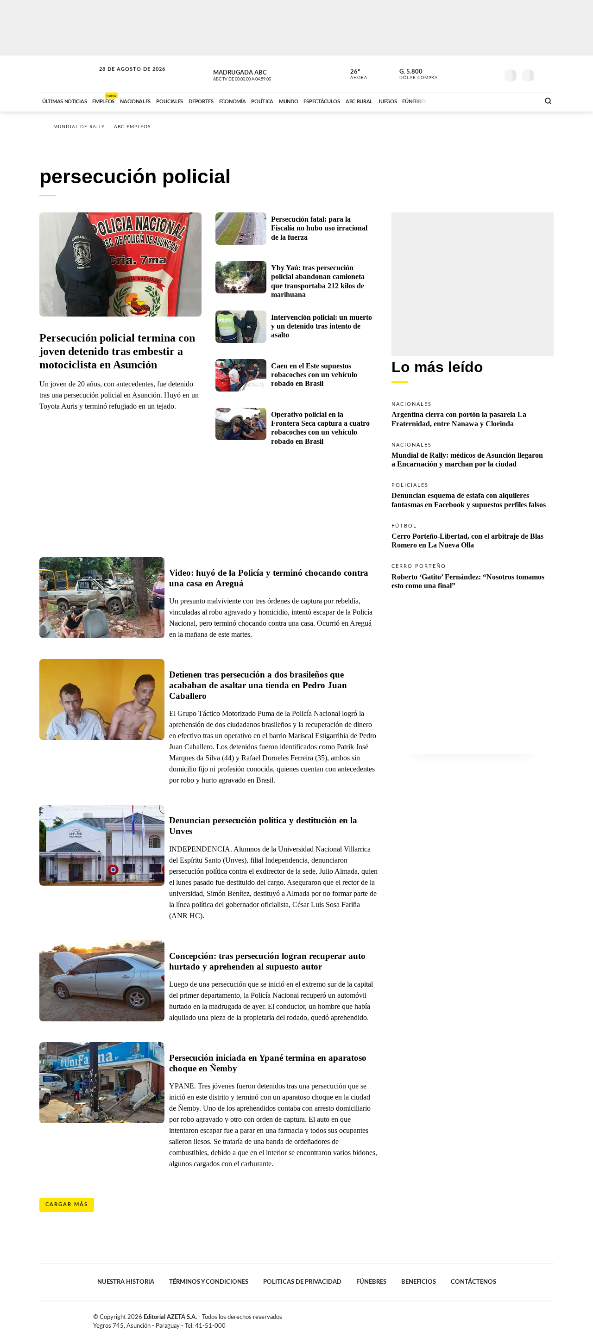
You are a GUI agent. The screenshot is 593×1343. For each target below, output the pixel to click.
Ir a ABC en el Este (123, 78)
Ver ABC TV (259, 74)
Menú (545, 74)
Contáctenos (473, 1282)
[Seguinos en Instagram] (491, 73)
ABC (68, 73)
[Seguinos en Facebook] (449, 73)
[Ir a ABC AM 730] (483, 100)
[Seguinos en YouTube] (477, 73)
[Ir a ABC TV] (458, 100)
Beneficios (418, 1282)
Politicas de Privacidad (302, 1282)
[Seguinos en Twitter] (463, 73)
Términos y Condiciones (208, 1282)
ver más (353, 74)
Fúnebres (371, 1282)
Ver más (472, 413)
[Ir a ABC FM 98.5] (520, 100)
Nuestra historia (125, 1282)
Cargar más (66, 1204)
